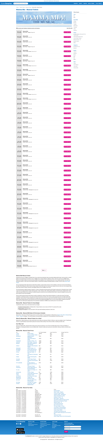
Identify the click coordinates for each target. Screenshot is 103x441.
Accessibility (54, 426)
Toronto (17, 334)
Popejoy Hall (29, 377)
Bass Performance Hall (31, 350)
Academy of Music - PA (31, 340)
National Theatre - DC (31, 348)
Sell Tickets (98, 3)
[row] (44, 32)
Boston (17, 373)
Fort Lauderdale (19, 362)
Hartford (17, 345)
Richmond (18, 342)
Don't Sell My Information (56, 425)
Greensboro (18, 367)
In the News (42, 426)
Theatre (85, 3)
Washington (18, 348)
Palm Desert (18, 378)
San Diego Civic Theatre (31, 382)
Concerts (76, 3)
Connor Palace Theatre (31, 359)
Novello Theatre (30, 333)
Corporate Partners (43, 423)
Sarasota (17, 360)
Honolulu (17, 383)
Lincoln (17, 354)
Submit (66, 431)
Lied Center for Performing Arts (60, 407)
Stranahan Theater (30, 374)
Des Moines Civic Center (32, 376)
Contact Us (30, 423)
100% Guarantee (31, 425)
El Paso (17, 352)
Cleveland (18, 359)
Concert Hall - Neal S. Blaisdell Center (31, 384)
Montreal (17, 343)
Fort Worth (18, 350)
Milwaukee (18, 338)
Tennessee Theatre (31, 366)
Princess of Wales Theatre (32, 334)
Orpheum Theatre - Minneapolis (30, 337)
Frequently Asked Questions (33, 424)
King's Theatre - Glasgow (58, 391)
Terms (53, 423)
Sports (80, 3)
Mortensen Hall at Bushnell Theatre (60, 400)
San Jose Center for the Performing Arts (31, 380)
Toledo (17, 374)
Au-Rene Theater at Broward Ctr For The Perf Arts (32, 363)
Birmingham (18, 349)
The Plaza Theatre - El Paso (59, 406)
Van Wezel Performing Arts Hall (60, 411)
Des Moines (18, 376)
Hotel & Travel (91, 3)
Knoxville (18, 366)
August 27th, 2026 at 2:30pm (63, 314)
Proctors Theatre (30, 372)
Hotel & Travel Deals (43, 425)
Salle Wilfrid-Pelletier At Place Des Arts (32, 344)
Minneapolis (18, 336)
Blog (41, 427)
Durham (17, 356)
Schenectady (18, 372)
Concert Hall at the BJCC (32, 349)
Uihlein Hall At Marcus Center (59, 395)
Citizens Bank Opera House (32, 373)
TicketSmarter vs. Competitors (45, 424)
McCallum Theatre (30, 378)
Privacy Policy (54, 424)
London (17, 333)
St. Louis (17, 369)
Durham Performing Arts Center (60, 408)
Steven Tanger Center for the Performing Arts (32, 368)
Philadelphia (18, 340)
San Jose (18, 379)
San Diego (18, 382)
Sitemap (53, 427)
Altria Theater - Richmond (32, 342)
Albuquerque (18, 377)
